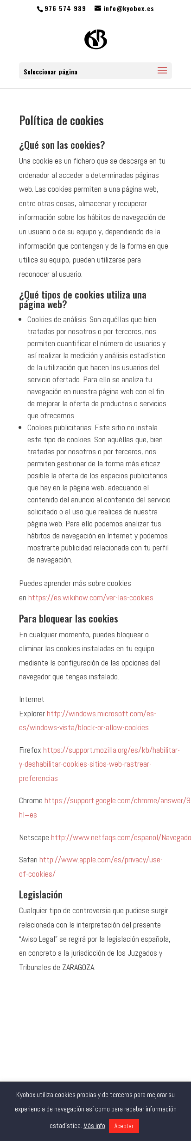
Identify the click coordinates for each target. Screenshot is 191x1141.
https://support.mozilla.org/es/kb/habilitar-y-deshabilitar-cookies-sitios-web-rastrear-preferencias (99, 763)
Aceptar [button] (124, 1126)
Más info (94, 1125)
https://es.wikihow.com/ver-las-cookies (90, 597)
